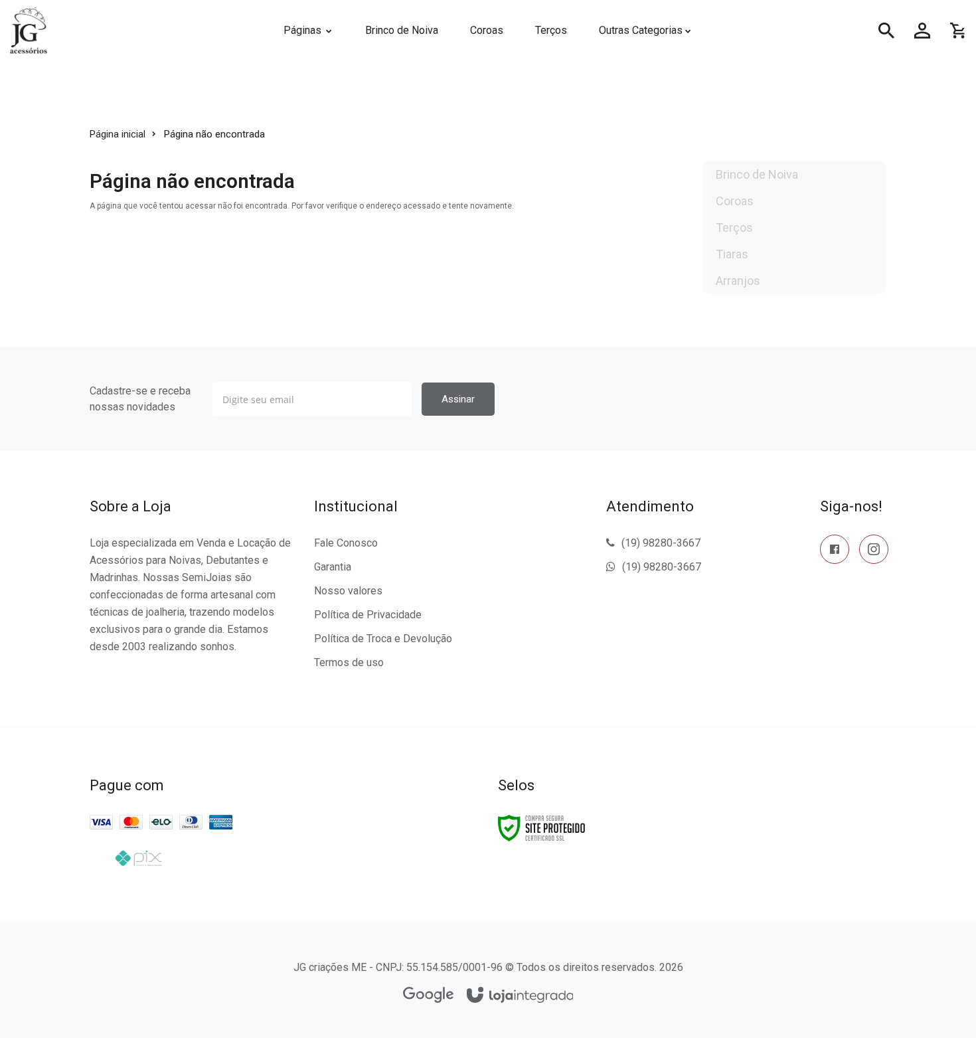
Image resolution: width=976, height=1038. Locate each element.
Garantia (332, 567)
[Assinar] (458, 399)
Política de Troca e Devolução (383, 638)
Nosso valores (348, 590)
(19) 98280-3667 (660, 543)
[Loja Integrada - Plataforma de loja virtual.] (520, 996)
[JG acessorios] (129, 30)
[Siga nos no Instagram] (874, 552)
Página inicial (117, 134)
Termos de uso (349, 662)
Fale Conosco (346, 543)
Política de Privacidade (368, 614)
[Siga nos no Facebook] (835, 552)
